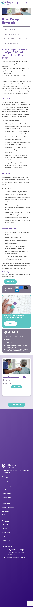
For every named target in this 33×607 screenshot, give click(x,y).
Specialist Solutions (8, 507)
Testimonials (6, 532)
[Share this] (21, 287)
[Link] (7, 3)
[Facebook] (3, 481)
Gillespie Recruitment (22, 272)
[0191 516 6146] (5, 342)
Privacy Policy (6, 540)
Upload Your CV (6, 493)
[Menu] (31, 3)
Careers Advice (6, 497)
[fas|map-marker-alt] (5, 551)
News (4, 536)
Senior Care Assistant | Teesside (15, 377)
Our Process (5, 515)
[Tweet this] (26, 287)
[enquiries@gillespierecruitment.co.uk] (5, 345)
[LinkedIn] (7, 481)
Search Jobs (5, 490)
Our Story (5, 528)
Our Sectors (5, 511)
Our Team (5, 524)
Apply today (5, 272)
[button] (13, 400)
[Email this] (17, 287)
